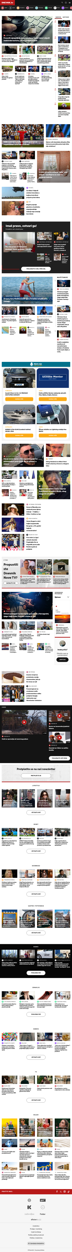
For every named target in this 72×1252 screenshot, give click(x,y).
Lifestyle (31, 7)
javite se (62, 659)
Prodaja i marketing (36, 1229)
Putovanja (41, 7)
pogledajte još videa (59, 758)
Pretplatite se (36, 775)
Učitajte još (36, 812)
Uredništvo (36, 1226)
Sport (13, 7)
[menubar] (66, 2)
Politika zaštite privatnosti (36, 1235)
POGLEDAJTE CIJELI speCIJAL (36, 269)
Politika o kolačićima (36, 1238)
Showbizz (22, 7)
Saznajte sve (10, 583)
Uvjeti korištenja (36, 1232)
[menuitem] (66, 2)
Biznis (58, 7)
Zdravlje (50, 7)
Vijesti (6, 7)
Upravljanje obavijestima (37, 1243)
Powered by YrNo (65, 613)
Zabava (66, 7)
